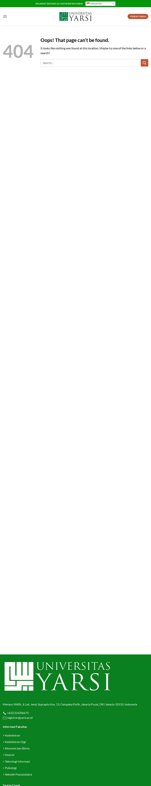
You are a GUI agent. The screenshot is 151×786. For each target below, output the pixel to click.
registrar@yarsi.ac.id (19, 717)
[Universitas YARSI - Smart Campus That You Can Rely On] (75, 16)
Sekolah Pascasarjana (18, 774)
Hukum (9, 754)
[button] (5, 16)
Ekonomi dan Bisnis (17, 748)
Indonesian (95, 3)
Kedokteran (12, 735)
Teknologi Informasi (17, 761)
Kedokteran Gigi (15, 742)
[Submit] (144, 62)
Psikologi (11, 768)
